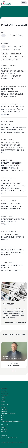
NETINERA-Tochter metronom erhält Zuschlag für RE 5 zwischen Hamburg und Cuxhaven (13, 110)
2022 (9, 39)
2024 (20, 35)
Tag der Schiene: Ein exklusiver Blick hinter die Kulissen (12, 237)
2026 (9, 35)
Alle (3, 35)
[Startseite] (6, 2)
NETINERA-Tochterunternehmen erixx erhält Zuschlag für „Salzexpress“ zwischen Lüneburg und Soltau (13, 73)
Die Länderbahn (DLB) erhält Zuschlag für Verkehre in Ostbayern (13, 252)
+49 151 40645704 (14, 363)
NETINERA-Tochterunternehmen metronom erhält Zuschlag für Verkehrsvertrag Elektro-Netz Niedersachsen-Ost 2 (14, 187)
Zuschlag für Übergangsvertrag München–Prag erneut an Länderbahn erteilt (12, 93)
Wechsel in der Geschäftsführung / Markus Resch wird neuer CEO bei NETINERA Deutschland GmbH (13, 128)
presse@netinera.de (14, 365)
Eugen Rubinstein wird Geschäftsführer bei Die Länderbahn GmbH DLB (11, 206)
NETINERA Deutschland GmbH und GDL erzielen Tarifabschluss (13, 221)
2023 (4, 39)
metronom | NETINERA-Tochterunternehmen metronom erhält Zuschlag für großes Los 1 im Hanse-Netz (13, 147)
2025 (14, 35)
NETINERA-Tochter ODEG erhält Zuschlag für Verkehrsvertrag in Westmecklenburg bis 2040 (12, 167)
